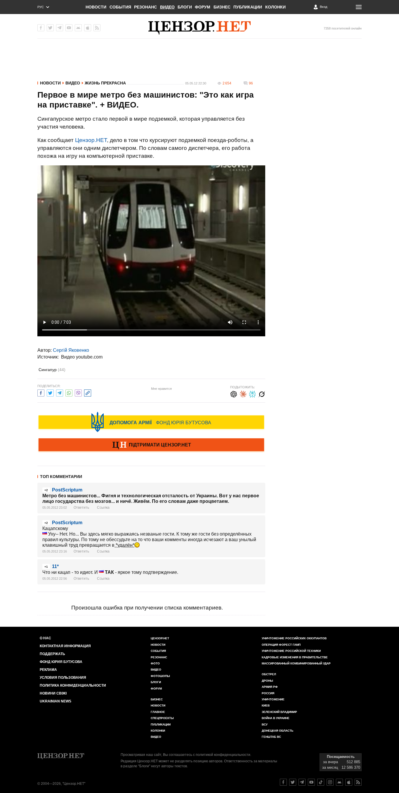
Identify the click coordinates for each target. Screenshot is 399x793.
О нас (45, 638)
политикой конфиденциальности (223, 755)
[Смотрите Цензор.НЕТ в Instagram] (330, 782)
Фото (155, 663)
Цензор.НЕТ (91, 140)
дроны (267, 680)
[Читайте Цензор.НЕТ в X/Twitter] (292, 782)
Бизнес (222, 7)
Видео (167, 7)
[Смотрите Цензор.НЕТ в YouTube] (311, 782)
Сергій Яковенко (71, 350)
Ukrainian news (55, 701)
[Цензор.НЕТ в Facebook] (40, 27)
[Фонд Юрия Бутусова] (151, 422)
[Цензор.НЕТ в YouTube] (68, 27)
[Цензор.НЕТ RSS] (96, 27)
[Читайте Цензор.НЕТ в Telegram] (302, 782)
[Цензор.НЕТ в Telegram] (59, 27)
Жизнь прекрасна (105, 83)
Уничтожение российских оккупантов (294, 638)
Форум (202, 7)
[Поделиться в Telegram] (59, 392)
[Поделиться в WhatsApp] (68, 392)
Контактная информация (65, 646)
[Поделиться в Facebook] (40, 392)
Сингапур (52, 369)
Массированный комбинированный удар (296, 663)
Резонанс (145, 7)
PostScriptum (67, 489)
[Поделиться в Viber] (78, 392)
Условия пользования (63, 678)
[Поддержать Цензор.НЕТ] (151, 445)
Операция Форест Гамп (281, 644)
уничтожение (273, 699)
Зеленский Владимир (279, 712)
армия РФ (270, 686)
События (120, 7)
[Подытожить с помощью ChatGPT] (233, 393)
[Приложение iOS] (87, 27)
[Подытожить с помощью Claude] (243, 393)
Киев (266, 705)
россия (268, 693)
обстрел (269, 674)
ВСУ (265, 724)
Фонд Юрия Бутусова (61, 662)
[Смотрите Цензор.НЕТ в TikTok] (320, 782)
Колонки (275, 7)
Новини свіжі (53, 693)
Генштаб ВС (271, 736)
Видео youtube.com (82, 356)
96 (251, 83)
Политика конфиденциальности (73, 685)
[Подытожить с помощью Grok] (261, 393)
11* (55, 566)
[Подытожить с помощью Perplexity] (252, 393)
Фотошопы (160, 676)
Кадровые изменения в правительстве (295, 657)
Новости (96, 7)
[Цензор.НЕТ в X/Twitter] (50, 27)
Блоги (185, 7)
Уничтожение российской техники (291, 650)
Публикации (247, 7)
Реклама (48, 670)
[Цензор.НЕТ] (199, 27)
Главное (158, 712)
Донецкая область (277, 730)
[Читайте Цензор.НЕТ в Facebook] (283, 782)
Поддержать (52, 654)
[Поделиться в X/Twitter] (50, 392)
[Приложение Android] (78, 27)
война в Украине (275, 718)
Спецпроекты (162, 718)
